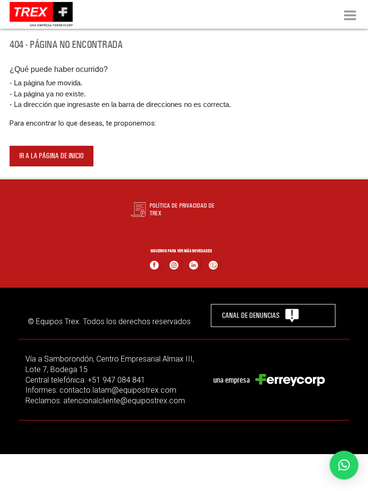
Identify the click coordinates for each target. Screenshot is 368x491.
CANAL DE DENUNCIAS (250, 315)
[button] (344, 465)
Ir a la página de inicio (51, 156)
